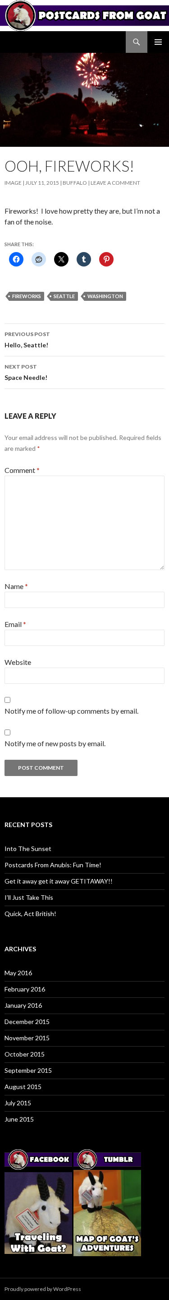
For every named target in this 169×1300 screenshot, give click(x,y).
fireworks (26, 296)
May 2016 (18, 973)
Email (15, 624)
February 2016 (25, 989)
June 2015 (19, 1119)
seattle (64, 296)
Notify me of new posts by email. (55, 743)
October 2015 (25, 1054)
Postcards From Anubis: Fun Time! (53, 865)
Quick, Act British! (30, 913)
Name (16, 586)
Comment (22, 470)
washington (105, 296)
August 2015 (23, 1086)
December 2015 (27, 1021)
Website (18, 662)
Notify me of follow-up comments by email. (71, 710)
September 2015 (28, 1070)
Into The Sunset (28, 848)
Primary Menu (158, 42)
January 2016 (23, 1005)
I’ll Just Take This (29, 897)
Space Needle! (26, 372)
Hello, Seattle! (27, 340)
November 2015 (27, 1038)
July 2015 (18, 1103)
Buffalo (75, 182)
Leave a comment (115, 182)
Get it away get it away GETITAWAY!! (59, 881)
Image (13, 182)
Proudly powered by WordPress (43, 1289)
